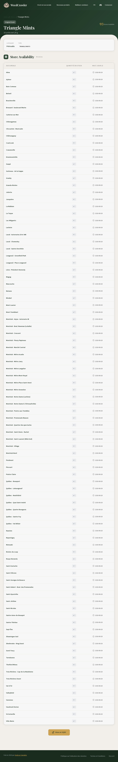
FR (94, 5)
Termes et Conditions (97, 756)
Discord (111, 756)
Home (6, 17)
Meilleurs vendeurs (81, 5)
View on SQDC (60, 732)
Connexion (108, 5)
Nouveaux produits (63, 5)
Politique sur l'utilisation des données (74, 756)
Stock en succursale (44, 5)
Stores (12, 17)
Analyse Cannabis (21, 755)
